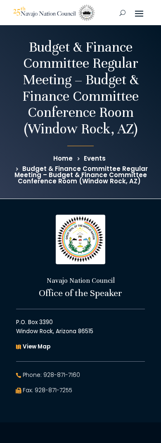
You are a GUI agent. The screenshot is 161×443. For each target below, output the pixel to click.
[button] (139, 12)
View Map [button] (36, 347)
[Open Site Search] (122, 12)
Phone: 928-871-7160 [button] (51, 375)
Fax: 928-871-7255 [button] (47, 390)
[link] (54, 13)
